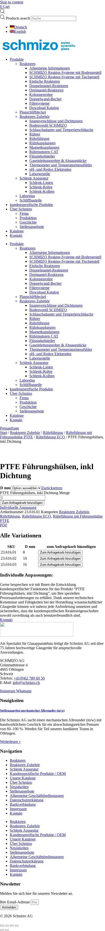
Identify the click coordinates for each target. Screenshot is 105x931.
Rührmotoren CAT (43, 152)
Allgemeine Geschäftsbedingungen (37, 796)
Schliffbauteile (31, 200)
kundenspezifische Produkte (31, 205)
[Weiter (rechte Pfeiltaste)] (7, 930)
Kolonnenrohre (41, 94)
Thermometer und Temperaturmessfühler (60, 165)
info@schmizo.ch (26, 683)
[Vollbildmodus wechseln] (7, 925)
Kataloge (17, 231)
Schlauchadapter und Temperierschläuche (61, 130)
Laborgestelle (39, 174)
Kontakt (16, 235)
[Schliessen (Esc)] (17, 925)
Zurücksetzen (52, 488)
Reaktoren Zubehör (35, 116)
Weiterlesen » (10, 741)
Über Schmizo (21, 209)
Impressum (18, 809)
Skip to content (11, 2)
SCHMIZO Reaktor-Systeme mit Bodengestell (65, 72)
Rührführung (39, 138)
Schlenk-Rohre (40, 187)
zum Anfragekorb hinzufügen (71, 547)
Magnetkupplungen (44, 147)
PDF (3, 525)
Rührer (34, 134)
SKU (11, 547)
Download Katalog (44, 108)
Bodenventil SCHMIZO (48, 125)
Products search (18, 18)
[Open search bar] (2, 12)
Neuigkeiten (19, 787)
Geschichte (28, 222)
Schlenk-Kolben (41, 191)
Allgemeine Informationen (49, 68)
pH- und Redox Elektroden (50, 169)
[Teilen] (12, 925)
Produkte (17, 59)
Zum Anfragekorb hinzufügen (22, 503)
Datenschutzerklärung (26, 800)
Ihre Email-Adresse (15, 902)
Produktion (28, 218)
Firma (24, 213)
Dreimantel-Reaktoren (46, 90)
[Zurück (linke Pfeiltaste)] (2, 930)
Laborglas (27, 196)
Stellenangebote (32, 227)
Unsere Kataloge (23, 778)
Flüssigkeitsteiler (42, 156)
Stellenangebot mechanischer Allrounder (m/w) (32, 710)
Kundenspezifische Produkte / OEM (38, 774)
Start (3, 433)
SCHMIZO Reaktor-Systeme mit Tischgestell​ (64, 77)
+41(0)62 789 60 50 (29, 678)
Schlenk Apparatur (34, 178)
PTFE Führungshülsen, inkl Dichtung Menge (35, 493)
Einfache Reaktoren (44, 81)
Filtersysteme (39, 103)
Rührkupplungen (42, 143)
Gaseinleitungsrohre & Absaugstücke (57, 161)
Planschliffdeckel (33, 112)
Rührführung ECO (50, 437)
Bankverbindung (23, 804)
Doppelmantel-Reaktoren (48, 86)
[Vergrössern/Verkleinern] (2, 925)
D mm (5, 488)
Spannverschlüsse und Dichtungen (56, 121)
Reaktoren (27, 64)
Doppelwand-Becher (45, 99)
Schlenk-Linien (41, 183)
